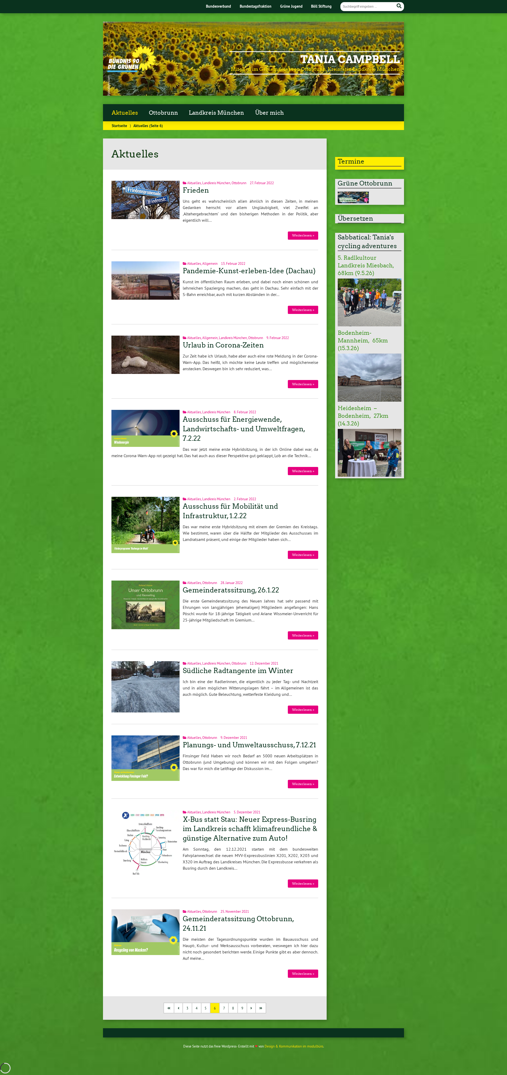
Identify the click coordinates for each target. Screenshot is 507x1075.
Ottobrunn (163, 112)
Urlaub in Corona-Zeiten (223, 345)
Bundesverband (218, 6)
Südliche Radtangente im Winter (238, 670)
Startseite (119, 125)
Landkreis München (216, 112)
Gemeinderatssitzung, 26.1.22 (231, 590)
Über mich (269, 112)
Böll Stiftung (321, 6)
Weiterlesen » (303, 235)
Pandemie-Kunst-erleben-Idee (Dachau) (249, 271)
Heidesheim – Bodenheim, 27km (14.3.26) (363, 416)
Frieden (196, 190)
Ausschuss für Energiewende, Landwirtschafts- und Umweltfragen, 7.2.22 (243, 429)
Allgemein (210, 263)
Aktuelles (125, 112)
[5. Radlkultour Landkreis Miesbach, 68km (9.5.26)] (369, 324)
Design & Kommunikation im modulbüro (294, 1046)
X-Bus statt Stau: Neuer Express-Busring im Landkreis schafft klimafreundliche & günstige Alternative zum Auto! (250, 829)
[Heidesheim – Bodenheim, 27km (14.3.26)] (369, 475)
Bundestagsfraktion (255, 6)
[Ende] (261, 1008)
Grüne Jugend (291, 6)
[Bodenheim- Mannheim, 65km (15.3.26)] (369, 400)
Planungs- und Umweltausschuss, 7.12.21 (249, 745)
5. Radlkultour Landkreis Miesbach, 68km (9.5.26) (366, 265)
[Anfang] (169, 1008)
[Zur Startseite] (131, 70)
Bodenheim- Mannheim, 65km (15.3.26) (363, 341)
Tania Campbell (350, 59)
